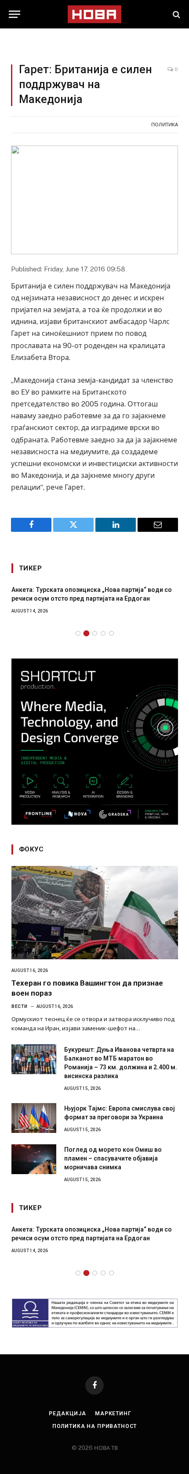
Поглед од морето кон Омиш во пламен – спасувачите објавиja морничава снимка (113, 1158)
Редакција (67, 1413)
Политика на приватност (94, 1426)
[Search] (175, 14)
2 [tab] (86, 633)
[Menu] (14, 14)
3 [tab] (95, 633)
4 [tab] (103, 633)
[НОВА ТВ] (94, 14)
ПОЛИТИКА (164, 124)
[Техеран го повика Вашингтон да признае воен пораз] (94, 912)
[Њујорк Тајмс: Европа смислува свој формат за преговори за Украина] (33, 1118)
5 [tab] (111, 633)
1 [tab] (78, 633)
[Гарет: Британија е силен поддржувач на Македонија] (94, 200)
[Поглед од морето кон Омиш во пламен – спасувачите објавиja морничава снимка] (33, 1159)
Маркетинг (113, 1413)
